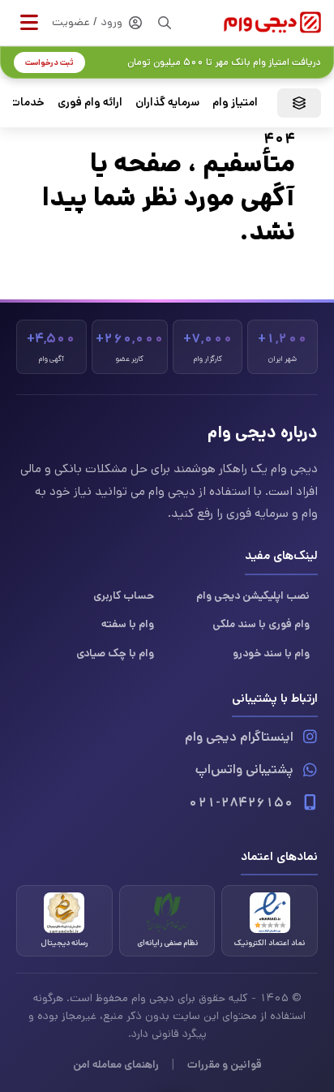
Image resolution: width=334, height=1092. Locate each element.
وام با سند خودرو (271, 653)
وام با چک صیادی (115, 653)
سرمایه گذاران (167, 102)
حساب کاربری (123, 595)
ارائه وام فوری (90, 102)
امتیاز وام (235, 102)
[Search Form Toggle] (164, 22)
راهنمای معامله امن (116, 1064)
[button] (29, 22)
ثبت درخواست (49, 62)
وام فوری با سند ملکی (261, 624)
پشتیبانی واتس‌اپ (244, 769)
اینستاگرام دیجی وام (239, 737)
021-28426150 (240, 802)
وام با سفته (127, 624)
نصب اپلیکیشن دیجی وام (253, 595)
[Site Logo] (272, 22)
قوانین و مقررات (224, 1064)
